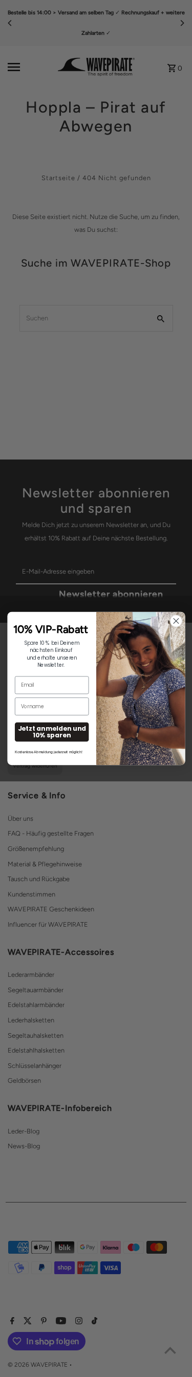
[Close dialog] (175, 621)
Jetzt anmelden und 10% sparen (51, 731)
